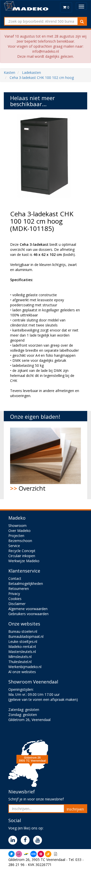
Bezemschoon (20, 540)
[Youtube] (38, 840)
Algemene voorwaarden (28, 608)
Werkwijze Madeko (23, 560)
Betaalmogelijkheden (25, 583)
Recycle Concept (21, 550)
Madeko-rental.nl (22, 646)
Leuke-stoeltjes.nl (22, 641)
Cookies (14, 598)
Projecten (16, 535)
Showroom (17, 525)
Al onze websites (22, 671)
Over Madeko (19, 530)
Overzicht (28, 488)
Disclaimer (17, 603)
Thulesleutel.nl (20, 661)
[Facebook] (26, 840)
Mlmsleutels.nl (20, 656)
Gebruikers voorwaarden (28, 613)
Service (14, 545)
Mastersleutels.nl (22, 651)
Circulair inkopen (21, 555)
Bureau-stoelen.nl (22, 631)
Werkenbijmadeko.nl (24, 666)
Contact (14, 578)
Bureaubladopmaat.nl (25, 636)
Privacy (14, 593)
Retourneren (18, 588)
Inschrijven (75, 809)
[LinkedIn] (14, 840)
